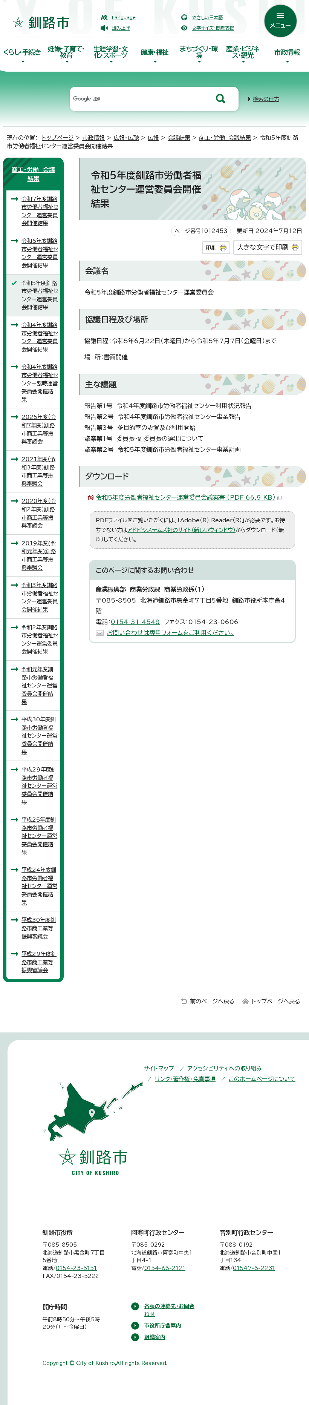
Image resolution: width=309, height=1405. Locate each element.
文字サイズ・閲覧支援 (213, 28)
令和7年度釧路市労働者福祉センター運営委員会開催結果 (39, 211)
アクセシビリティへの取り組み (224, 1068)
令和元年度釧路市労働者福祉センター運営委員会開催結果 (39, 685)
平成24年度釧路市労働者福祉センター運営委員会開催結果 (39, 886)
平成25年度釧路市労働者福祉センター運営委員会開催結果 (39, 836)
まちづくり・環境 (198, 52)
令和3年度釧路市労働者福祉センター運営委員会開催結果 (39, 597)
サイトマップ (159, 1068)
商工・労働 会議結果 (225, 138)
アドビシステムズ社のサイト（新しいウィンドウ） (181, 530)
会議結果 (179, 138)
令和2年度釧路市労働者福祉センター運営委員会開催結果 (39, 639)
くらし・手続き (22, 52)
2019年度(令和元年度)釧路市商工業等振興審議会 (38, 555)
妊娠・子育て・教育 (66, 52)
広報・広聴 (126, 138)
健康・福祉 (154, 52)
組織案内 (154, 1337)
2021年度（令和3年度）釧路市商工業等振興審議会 (38, 471)
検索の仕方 (266, 99)
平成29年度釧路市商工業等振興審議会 (39, 962)
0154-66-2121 (164, 1268)
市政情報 (286, 52)
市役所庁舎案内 (162, 1325)
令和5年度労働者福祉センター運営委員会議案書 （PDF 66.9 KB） (185, 497)
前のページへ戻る (212, 1001)
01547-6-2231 (254, 1268)
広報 (153, 138)
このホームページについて (262, 1079)
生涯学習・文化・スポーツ (110, 52)
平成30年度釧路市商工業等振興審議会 (38, 928)
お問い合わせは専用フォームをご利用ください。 (170, 633)
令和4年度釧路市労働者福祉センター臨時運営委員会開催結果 (39, 383)
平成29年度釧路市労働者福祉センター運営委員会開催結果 (39, 786)
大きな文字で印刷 (262, 247)
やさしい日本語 (207, 17)
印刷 (211, 247)
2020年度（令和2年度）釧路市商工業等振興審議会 (38, 513)
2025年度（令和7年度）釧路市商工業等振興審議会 (38, 429)
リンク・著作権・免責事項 (185, 1079)
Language (124, 17)
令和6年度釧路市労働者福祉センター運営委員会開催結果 (39, 253)
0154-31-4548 (135, 622)
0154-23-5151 (76, 1268)
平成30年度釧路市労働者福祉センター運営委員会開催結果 (39, 735)
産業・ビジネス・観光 (242, 52)
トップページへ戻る (276, 1001)
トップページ (57, 138)
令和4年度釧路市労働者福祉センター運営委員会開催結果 (39, 337)
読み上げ (121, 28)
